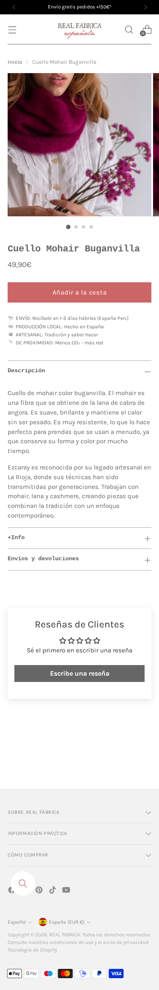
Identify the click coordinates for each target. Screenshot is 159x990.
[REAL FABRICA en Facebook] (13, 891)
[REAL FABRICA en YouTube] (67, 891)
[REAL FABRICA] (79, 29)
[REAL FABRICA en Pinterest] (40, 891)
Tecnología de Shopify (32, 950)
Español (17, 922)
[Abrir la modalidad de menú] (12, 29)
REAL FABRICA (64, 935)
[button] (128, 29)
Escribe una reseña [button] (79, 673)
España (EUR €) (66, 922)
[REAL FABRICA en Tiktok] (53, 891)
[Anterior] (14, 7)
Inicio (15, 62)
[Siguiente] (145, 7)
